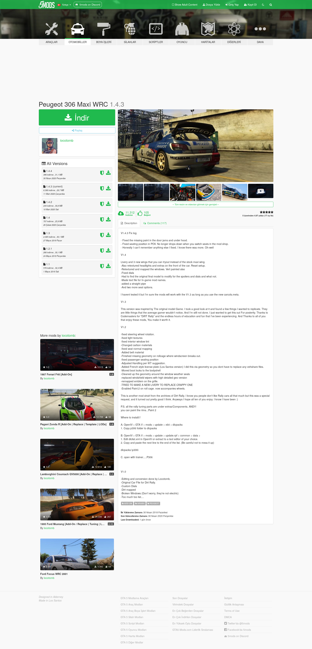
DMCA (228, 617)
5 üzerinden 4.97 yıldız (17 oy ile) (257, 216)
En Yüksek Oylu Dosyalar (186, 623)
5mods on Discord (237, 636)
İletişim (228, 598)
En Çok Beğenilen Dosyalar (188, 610)
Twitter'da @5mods (238, 623)
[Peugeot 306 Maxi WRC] (196, 145)
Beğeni (147, 215)
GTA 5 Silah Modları (132, 617)
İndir (80, 117)
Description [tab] (130, 223)
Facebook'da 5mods (239, 629)
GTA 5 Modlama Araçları (134, 598)
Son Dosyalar (180, 598)
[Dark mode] (263, 4)
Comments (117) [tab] (156, 223)
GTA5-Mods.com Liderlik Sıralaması (192, 629)
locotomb (66, 140)
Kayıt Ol (252, 4)
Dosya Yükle (212, 4)
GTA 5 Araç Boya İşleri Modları (138, 610)
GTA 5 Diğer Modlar (132, 642)
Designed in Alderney (51, 597)
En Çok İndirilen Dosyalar (186, 617)
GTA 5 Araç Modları (132, 604)
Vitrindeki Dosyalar (183, 604)
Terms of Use (232, 610)
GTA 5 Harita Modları (132, 636)
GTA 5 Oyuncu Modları (133, 629)
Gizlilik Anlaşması (234, 604)
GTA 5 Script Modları (132, 623)
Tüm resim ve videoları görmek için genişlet (195, 204)
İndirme (129, 215)
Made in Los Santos (50, 600)
